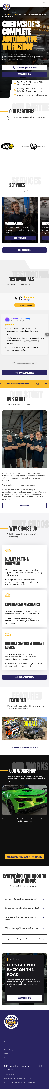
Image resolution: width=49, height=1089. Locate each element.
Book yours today (24, 250)
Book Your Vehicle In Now (24, 372)
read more (24, 505)
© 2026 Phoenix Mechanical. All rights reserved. (19, 1082)
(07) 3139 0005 (9, 1074)
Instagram (42, 1042)
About (6, 1038)
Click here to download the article (24, 747)
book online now (24, 74)
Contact (6, 1058)
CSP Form (7, 1054)
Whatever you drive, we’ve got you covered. (24, 856)
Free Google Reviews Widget (25, 363)
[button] (44, 3)
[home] (6, 6)
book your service (20, 238)
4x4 (5, 1046)
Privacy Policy (8, 1050)
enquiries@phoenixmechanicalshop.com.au (18, 1078)
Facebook (42, 1038)
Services (7, 1042)
